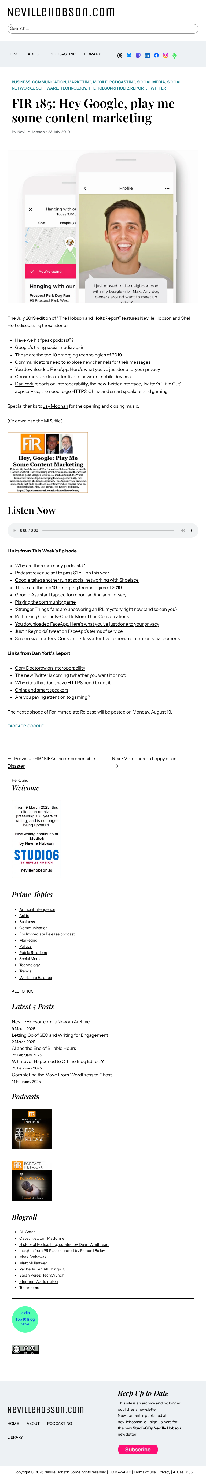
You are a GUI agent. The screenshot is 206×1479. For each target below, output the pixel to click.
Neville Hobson (156, 318)
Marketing (79, 82)
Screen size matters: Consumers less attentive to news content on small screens (97, 638)
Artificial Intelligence (37, 909)
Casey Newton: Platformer (42, 1238)
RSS (189, 1472)
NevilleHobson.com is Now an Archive (51, 1021)
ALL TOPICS (23, 991)
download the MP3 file (38, 420)
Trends (25, 971)
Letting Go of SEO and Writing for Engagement (60, 1035)
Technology (73, 88)
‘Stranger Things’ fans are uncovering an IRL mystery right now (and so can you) (96, 609)
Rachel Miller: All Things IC (42, 1269)
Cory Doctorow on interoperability (50, 668)
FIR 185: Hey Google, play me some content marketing (93, 110)
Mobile (100, 82)
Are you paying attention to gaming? (52, 697)
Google (35, 726)
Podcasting (122, 82)
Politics (25, 946)
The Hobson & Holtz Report (117, 88)
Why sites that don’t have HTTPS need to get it (63, 682)
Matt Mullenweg (33, 1263)
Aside (24, 915)
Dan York (24, 384)
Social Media (151, 82)
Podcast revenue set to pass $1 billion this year (62, 572)
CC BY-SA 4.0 (120, 1472)
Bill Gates (27, 1231)
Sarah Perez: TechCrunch (41, 1275)
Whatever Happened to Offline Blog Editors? (58, 1061)
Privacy (164, 1472)
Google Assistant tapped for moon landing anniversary (71, 594)
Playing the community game (45, 602)
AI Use (178, 1472)
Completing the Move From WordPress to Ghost (62, 1074)
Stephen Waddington (38, 1281)
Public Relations (33, 952)
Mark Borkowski (33, 1256)
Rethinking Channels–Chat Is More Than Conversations (72, 616)
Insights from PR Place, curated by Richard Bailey (62, 1250)
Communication (49, 82)
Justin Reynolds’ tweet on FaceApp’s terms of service (69, 631)
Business (21, 82)
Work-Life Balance (35, 977)
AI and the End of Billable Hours (44, 1048)
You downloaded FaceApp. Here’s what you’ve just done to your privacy (87, 624)
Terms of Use (145, 1472)
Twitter (157, 88)
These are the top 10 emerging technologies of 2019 (68, 587)
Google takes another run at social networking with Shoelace (77, 580)
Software (47, 88)
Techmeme (29, 1287)
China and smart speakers (41, 690)
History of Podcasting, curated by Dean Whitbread (64, 1244)
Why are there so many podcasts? (50, 565)
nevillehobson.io (132, 1421)
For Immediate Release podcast (47, 934)
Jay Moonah (55, 406)
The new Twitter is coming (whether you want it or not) (70, 675)
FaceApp (16, 726)
